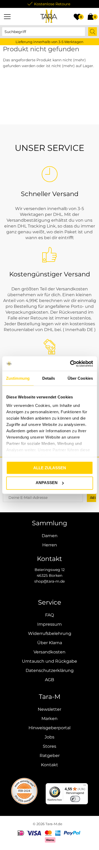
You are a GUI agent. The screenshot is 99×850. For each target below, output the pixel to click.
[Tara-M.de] (49, 16)
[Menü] (7, 16)
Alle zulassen (49, 468)
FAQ (49, 614)
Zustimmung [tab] (18, 378)
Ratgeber (50, 755)
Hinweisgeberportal (49, 727)
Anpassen (47, 482)
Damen (50, 535)
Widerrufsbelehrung (49, 633)
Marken (49, 718)
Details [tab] (48, 378)
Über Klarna (49, 642)
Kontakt (49, 764)
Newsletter (49, 709)
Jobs (49, 737)
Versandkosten (49, 651)
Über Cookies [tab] (80, 378)
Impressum (49, 624)
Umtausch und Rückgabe (49, 661)
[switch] (75, 799)
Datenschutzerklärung (50, 670)
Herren (49, 544)
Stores (49, 746)
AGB (49, 679)
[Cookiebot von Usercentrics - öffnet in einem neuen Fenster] (70, 363)
